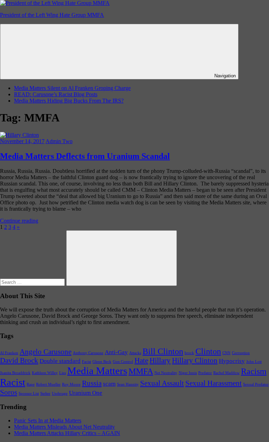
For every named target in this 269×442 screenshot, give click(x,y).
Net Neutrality (165, 373)
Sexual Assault (162, 383)
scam (109, 383)
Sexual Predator (256, 384)
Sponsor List (29, 393)
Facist (86, 362)
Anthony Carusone (88, 353)
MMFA (141, 371)
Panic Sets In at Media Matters (47, 420)
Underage (60, 393)
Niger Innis (188, 373)
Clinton (208, 351)
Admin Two (59, 141)
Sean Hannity (128, 384)
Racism (254, 371)
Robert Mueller (48, 384)
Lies (62, 373)
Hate (141, 360)
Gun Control (123, 362)
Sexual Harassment (213, 383)
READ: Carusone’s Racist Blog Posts (55, 94)
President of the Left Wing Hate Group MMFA (52, 15)
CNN (226, 353)
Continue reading (19, 221)
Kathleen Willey (45, 373)
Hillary (160, 360)
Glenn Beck (101, 362)
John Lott (254, 362)
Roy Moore (71, 384)
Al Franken (9, 353)
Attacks (135, 353)
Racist (12, 382)
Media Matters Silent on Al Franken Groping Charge (72, 88)
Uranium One (85, 393)
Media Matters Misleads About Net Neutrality (64, 427)
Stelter (45, 393)
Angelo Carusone (45, 352)
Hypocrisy (232, 361)
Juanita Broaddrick (15, 373)
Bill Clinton (163, 351)
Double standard (60, 361)
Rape (31, 384)
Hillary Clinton (195, 360)
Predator (205, 373)
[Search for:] (33, 282)
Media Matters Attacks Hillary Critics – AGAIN (67, 433)
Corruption (241, 353)
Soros (8, 392)
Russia (92, 383)
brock (189, 353)
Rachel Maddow (226, 373)
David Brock (19, 360)
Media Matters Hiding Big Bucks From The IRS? (69, 101)
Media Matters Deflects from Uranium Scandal (85, 156)
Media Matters (97, 370)
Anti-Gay (116, 352)
